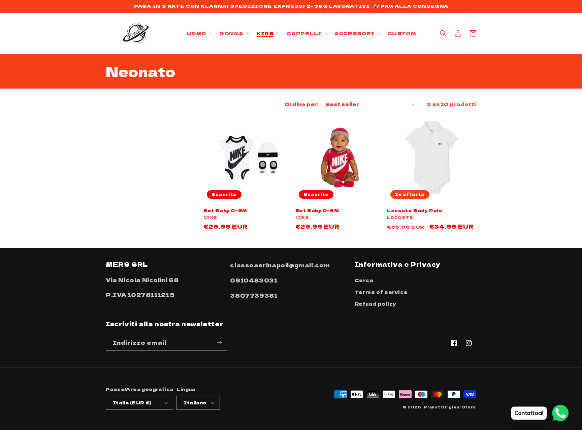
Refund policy (375, 303)
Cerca (364, 280)
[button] (199, 33)
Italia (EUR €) (132, 402)
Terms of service (381, 292)
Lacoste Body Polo (414, 210)
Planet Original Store (450, 406)
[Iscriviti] (219, 343)
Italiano (195, 402)
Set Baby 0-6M (225, 210)
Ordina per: (301, 104)
